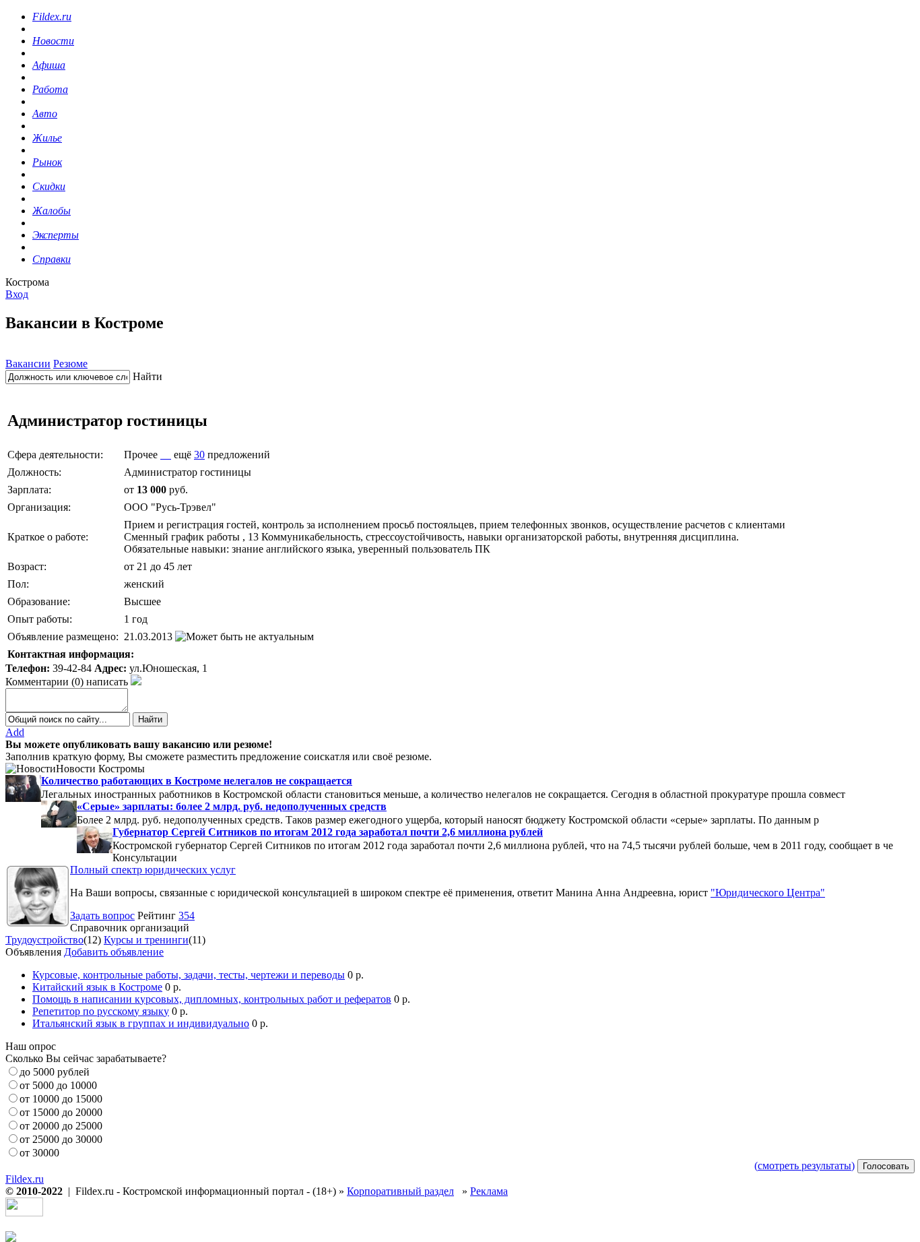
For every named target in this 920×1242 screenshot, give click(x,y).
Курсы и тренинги (146, 939)
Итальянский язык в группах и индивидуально (140, 1023)
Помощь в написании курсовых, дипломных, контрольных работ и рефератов (211, 999)
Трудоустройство (44, 939)
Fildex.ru (24, 1179)
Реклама (489, 1191)
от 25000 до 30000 (61, 1139)
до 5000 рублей (55, 1072)
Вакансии (28, 363)
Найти (147, 376)
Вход (16, 294)
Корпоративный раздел (400, 1191)
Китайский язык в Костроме (97, 987)
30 (199, 454)
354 (186, 915)
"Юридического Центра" (768, 892)
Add (14, 732)
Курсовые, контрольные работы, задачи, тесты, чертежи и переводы (188, 975)
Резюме (70, 363)
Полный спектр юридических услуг (153, 869)
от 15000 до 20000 (61, 1112)
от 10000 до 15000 (61, 1099)
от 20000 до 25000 (61, 1125)
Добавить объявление (114, 952)
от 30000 (39, 1152)
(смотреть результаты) (804, 1165)
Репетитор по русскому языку (100, 1011)
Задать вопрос (102, 915)
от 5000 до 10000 (58, 1085)
